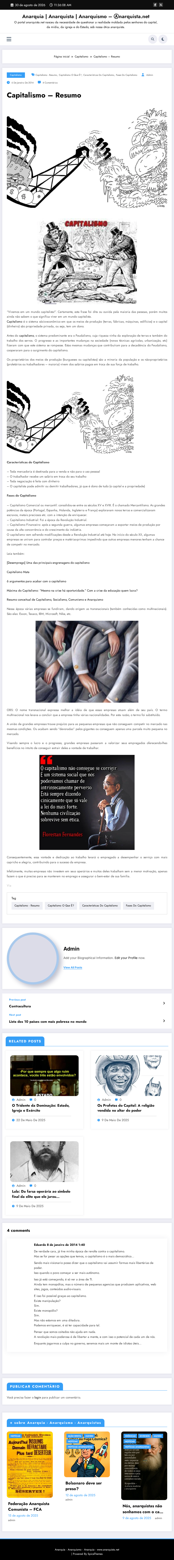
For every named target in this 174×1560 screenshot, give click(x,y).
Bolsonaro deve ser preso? (83, 1486)
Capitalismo (16, 75)
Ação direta (74, 1435)
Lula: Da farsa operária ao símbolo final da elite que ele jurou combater (41, 1194)
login (37, 1397)
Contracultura (20, 1006)
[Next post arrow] (164, 1021)
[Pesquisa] (152, 39)
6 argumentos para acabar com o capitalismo (36, 581)
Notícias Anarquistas (80, 1446)
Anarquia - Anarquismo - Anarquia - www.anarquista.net (87, 1550)
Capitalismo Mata (18, 572)
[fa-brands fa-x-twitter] (161, 5)
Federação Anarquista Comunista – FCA (28, 1506)
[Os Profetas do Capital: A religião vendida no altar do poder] (130, 1075)
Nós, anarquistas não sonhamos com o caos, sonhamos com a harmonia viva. (144, 1509)
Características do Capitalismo (98, 75)
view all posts (72, 967)
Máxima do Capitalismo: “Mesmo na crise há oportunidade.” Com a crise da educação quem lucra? (72, 590)
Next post (15, 1014)
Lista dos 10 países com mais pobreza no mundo (48, 1021)
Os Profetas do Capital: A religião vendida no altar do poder (125, 1108)
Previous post (17, 999)
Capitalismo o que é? (70, 75)
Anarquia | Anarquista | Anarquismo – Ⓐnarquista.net (86, 16)
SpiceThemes (95, 1554)
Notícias (15, 1435)
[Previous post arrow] (164, 1003)
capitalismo (26, 335)
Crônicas (130, 1435)
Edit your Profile (126, 958)
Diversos (145, 1435)
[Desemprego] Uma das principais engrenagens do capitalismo (48, 563)
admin (149, 75)
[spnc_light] (162, 39)
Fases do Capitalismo (126, 75)
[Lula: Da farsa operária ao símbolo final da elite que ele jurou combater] (44, 1161)
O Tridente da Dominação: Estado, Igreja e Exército (41, 1108)
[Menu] (9, 39)
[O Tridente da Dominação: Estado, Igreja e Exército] (44, 1075)
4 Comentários (50, 82)
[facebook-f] (155, 5)
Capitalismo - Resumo (46, 75)
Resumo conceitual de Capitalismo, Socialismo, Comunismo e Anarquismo (55, 599)
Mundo (89, 1435)
